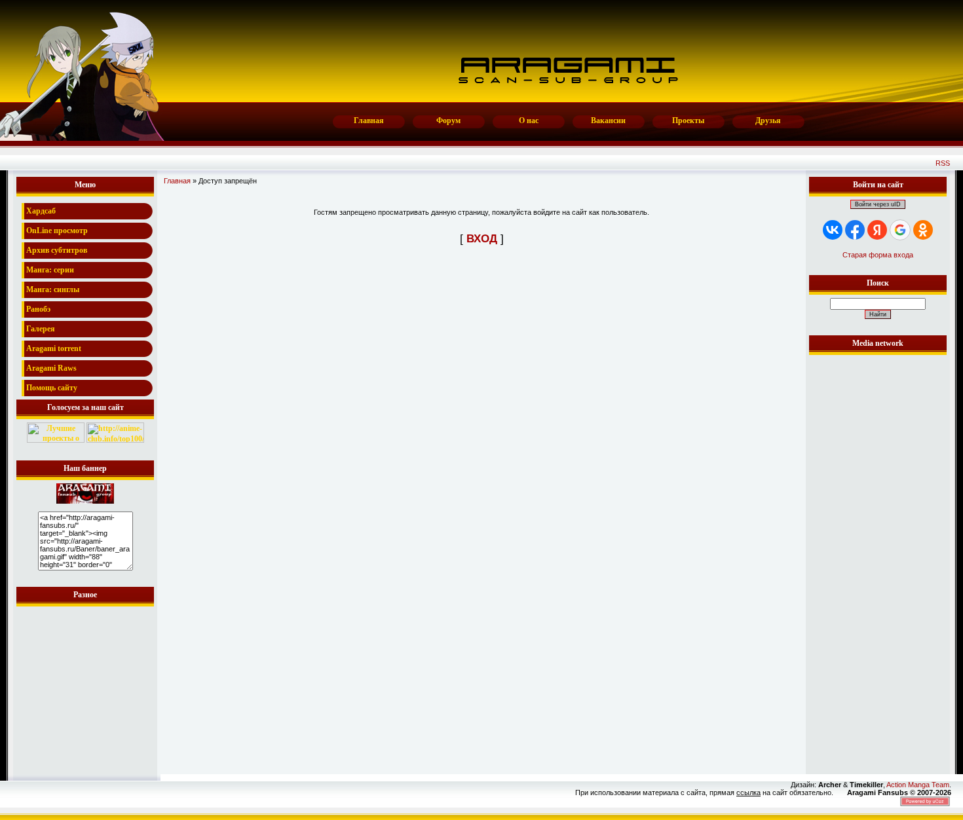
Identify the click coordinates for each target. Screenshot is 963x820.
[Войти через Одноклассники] (923, 230)
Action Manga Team (917, 785)
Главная (177, 181)
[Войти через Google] (900, 229)
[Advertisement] (877, 554)
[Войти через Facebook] (855, 230)
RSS (942, 163)
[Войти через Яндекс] (877, 230)
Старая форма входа (877, 255)
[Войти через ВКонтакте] (832, 230)
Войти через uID (878, 204)
